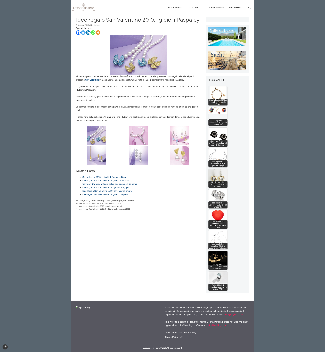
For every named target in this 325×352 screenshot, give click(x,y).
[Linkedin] (88, 32)
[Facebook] (78, 32)
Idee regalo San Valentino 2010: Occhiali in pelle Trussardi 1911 (104, 209)
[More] (98, 32)
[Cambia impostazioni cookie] (5, 346)
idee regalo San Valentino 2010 (91, 203)
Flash (81, 201)
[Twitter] (83, 32)
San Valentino (128, 201)
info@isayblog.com (234, 314)
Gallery (87, 201)
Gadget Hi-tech (215, 7)
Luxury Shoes (194, 7)
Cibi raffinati (236, 7)
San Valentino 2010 (113, 203)
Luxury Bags (175, 7)
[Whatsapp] (93, 32)
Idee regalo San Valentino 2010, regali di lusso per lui (100, 206)
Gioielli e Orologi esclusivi (101, 201)
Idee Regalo (117, 201)
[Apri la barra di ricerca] (249, 8)
